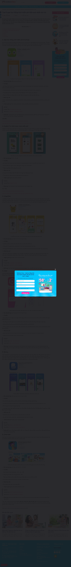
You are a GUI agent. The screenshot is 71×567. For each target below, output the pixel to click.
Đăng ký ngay (25, 293)
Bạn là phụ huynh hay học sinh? (22, 288)
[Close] (55, 269)
